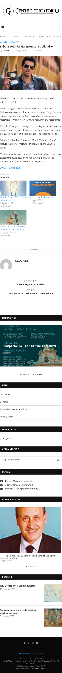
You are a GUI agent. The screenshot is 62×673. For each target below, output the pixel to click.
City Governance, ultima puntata (18, 585)
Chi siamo (5, 394)
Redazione (7, 50)
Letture (15, 36)
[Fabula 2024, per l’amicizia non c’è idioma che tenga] (13, 217)
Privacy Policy (6, 416)
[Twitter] (28, 643)
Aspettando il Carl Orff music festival (31, 346)
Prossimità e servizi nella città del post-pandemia (18, 611)
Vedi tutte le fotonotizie (31, 374)
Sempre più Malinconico (41, 197)
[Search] (58, 26)
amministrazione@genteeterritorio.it (22, 488)
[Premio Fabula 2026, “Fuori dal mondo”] (13, 188)
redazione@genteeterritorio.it (19, 484)
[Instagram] (33, 643)
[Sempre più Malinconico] (42, 188)
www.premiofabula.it (10, 167)
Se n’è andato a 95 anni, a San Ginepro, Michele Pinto (31, 556)
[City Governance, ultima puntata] (53, 593)
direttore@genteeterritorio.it (18, 481)
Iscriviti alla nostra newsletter (14, 409)
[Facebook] (24, 643)
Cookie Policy (24, 653)
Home (2, 36)
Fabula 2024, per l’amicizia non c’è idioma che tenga (12, 228)
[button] (3, 345)
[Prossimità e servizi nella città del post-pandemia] (53, 618)
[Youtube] (37, 643)
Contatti (4, 401)
